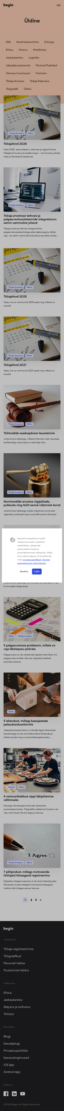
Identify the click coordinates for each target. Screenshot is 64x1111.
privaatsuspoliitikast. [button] (32, 559)
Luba (36, 571)
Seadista (24, 571)
